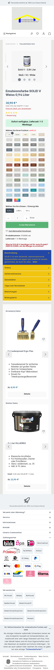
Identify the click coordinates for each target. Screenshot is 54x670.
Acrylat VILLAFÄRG (17, 443)
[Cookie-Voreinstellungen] (8, 662)
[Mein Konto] (44, 33)
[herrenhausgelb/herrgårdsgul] (25, 160)
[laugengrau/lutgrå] (17, 145)
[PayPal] (35, 558)
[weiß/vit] (9, 135)
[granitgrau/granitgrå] (9, 150)
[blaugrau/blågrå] (41, 140)
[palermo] (33, 190)
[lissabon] (9, 160)
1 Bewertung (11, 115)
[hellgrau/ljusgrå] (33, 140)
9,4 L (28, 211)
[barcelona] (25, 170)
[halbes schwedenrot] (25, 165)
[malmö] (9, 170)
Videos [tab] (8, 268)
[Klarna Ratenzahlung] (7, 581)
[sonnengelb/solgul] (17, 160)
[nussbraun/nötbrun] (33, 160)
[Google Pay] (37, 566)
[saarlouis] (17, 175)
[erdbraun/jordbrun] (33, 170)
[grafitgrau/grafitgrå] (25, 150)
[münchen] (9, 180)
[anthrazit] (33, 150)
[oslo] (17, 195)
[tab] (27, 257)
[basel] (9, 200)
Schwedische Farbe (26, 659)
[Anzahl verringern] (8, 218)
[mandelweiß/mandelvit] (17, 135)
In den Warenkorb (27, 225)
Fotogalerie (37, 668)
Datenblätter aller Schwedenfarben (17, 668)
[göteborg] (41, 155)
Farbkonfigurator (30, 656)
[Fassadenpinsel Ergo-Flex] (27, 329)
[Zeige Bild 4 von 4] (34, 80)
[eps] (21, 543)
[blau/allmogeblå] (41, 195)
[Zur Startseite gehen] (27, 18)
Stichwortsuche (17, 656)
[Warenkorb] (50, 33)
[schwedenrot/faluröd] (33, 165)
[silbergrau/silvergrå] (17, 140)
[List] (25, 145)
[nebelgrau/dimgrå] (25, 140)
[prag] (9, 165)
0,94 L (9, 211)
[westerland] (33, 155)
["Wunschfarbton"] (17, 200)
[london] (33, 145)
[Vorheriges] (8, 66)
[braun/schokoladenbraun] (41, 170)
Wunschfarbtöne (40, 666)
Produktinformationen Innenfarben (19, 666)
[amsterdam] (41, 160)
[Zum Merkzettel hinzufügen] (43, 340)
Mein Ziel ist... (44, 656)
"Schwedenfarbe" (33, 649)
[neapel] (41, 135)
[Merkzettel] (37, 33)
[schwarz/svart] (41, 150)
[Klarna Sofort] (30, 574)
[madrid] (25, 135)
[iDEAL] (30, 543)
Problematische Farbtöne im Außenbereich (26, 661)
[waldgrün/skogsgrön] (33, 180)
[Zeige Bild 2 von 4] (24, 80)
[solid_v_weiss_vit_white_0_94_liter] (27, 66)
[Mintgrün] (25, 175)
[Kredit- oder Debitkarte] (22, 566)
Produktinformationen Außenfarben (26, 663)
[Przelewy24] (11, 551)
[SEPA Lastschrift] (7, 574)
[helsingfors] (17, 150)
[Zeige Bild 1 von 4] (19, 80)
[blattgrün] (17, 185)
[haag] (33, 185)
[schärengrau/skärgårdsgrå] (33, 175)
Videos (45, 668)
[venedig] (9, 190)
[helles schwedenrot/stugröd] (17, 165)
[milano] (25, 190)
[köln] (41, 145)
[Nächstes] (46, 66)
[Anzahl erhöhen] (26, 218)
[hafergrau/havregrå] (9, 155)
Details (27, 394)
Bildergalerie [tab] (11, 298)
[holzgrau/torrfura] (9, 145)
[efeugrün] (9, 185)
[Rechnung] (6, 558)
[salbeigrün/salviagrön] (25, 180)
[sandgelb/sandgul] (25, 155)
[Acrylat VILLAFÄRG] (27, 421)
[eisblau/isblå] (25, 185)
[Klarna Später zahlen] (43, 574)
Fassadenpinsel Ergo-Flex (20, 351)
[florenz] (41, 180)
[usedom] (17, 190)
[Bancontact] (18, 574)
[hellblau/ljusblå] (41, 185)
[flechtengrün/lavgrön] (17, 180)
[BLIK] (9, 543)
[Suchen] (32, 33)
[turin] (17, 170)
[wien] (9, 195)
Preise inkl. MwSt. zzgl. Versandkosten (18, 108)
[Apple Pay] (7, 566)
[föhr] (9, 140)
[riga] (41, 175)
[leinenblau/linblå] (25, 195)
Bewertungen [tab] (11, 292)
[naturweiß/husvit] (33, 135)
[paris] (17, 155)
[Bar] (15, 558)
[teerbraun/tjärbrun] (9, 175)
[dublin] (41, 190)
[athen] (41, 165)
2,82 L (19, 211)
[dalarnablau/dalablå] (33, 195)
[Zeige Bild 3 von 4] (29, 80)
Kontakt (6, 656)
